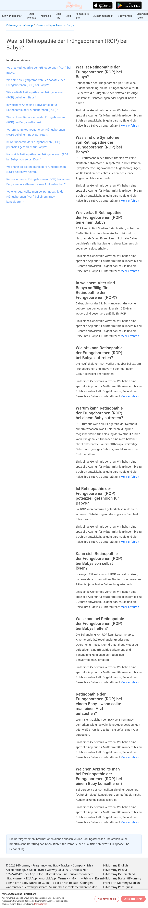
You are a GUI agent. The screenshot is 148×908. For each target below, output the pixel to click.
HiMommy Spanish (127, 883)
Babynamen (125, 15)
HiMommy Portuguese (118, 887)
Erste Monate (31, 15)
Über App (58, 15)
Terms (62, 878)
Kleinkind (46, 15)
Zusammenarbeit (103, 15)
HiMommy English (115, 865)
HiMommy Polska (115, 870)
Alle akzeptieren (133, 898)
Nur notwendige (107, 898)
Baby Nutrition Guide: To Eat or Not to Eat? (50, 883)
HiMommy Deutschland (119, 874)
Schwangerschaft (12, 15)
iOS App (31, 878)
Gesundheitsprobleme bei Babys (55, 25)
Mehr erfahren (130, 125)
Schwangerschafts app (19, 25)
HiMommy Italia (114, 878)
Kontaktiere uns (82, 15)
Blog (68, 15)
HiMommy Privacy (81, 878)
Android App (47, 878)
